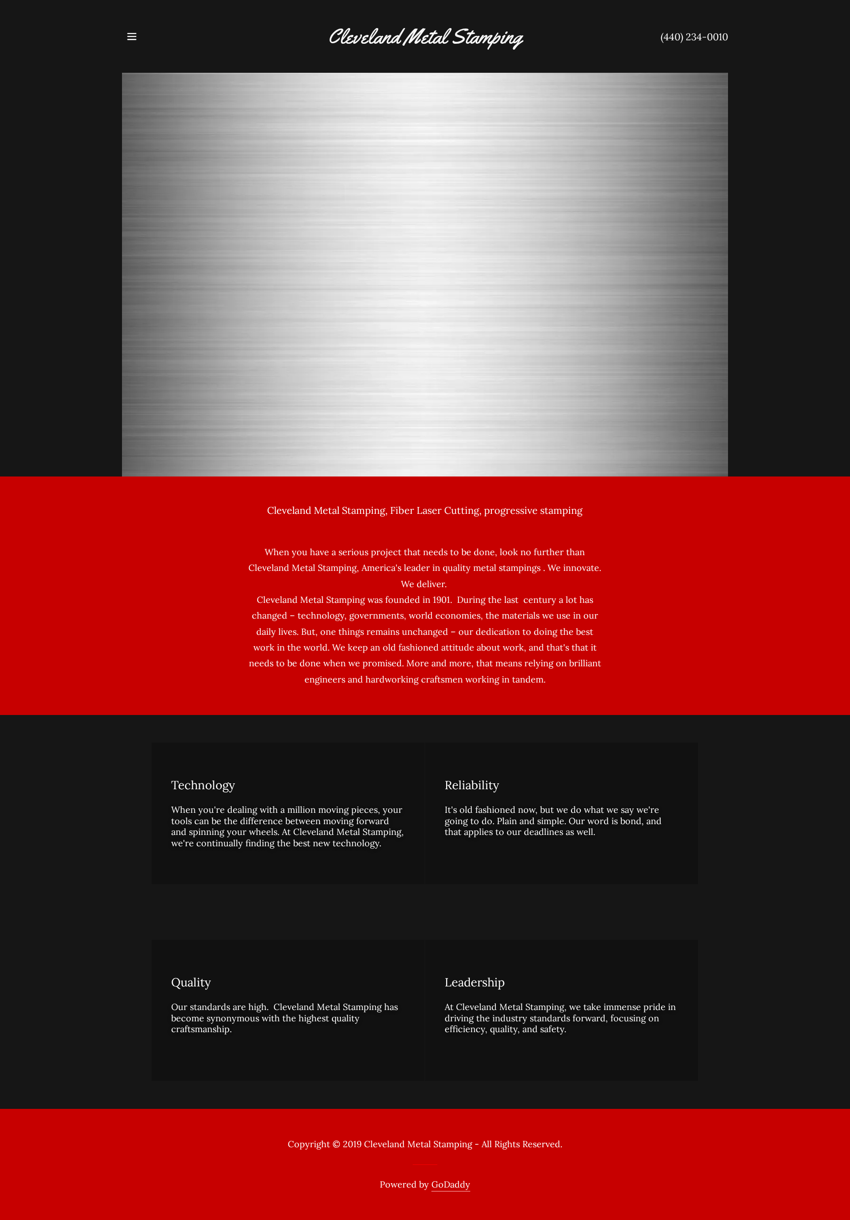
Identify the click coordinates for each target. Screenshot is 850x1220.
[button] (132, 36)
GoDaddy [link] (450, 1184)
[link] (425, 40)
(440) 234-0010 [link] (694, 36)
